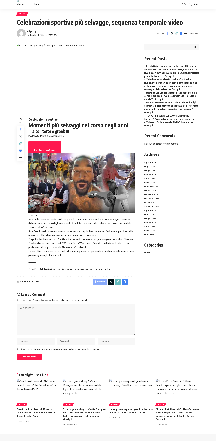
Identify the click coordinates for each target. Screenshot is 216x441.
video (107, 269)
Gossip (22, 14)
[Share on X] (172, 33)
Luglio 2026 (149, 166)
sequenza (78, 269)
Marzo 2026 (149, 182)
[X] (185, 4)
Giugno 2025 (150, 218)
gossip (56, 269)
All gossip (31, 31)
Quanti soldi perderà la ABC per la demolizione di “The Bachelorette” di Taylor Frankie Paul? (36, 412)
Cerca (193, 47)
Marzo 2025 (149, 230)
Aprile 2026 (149, 178)
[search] (190, 4)
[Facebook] (182, 4)
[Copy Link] (176, 33)
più (61, 269)
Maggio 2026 (150, 174)
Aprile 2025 (149, 226)
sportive (88, 269)
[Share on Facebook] (167, 33)
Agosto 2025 (150, 210)
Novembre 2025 (151, 198)
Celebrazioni (46, 269)
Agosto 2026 (150, 162)
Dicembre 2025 (151, 194)
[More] (186, 33)
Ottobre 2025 (150, 202)
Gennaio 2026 (150, 190)
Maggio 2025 (150, 222)
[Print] (181, 33)
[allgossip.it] (23, 4)
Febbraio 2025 (150, 234)
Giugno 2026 (150, 170)
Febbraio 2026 (151, 186)
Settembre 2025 (151, 206)
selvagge (69, 269)
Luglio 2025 (149, 214)
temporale (99, 269)
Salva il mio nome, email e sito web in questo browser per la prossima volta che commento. (60, 349)
